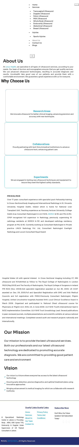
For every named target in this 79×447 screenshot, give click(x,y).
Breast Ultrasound (40, 28)
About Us (36, 40)
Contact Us (37, 43)
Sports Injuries (39, 36)
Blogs (34, 45)
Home (34, 5)
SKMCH (51, 214)
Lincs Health (11, 67)
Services (36, 7)
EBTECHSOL (12, 441)
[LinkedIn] (66, 422)
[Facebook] (63, 422)
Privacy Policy (42, 412)
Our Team (29, 421)
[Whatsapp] (69, 422)
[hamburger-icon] (76, 5)
